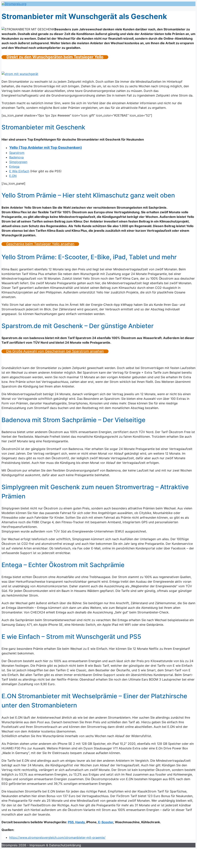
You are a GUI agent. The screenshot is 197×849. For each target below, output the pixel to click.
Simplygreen (18, 162)
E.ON (13, 176)
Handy (80, 822)
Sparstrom (16, 153)
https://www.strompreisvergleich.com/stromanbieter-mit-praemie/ (57, 837)
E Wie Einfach (19, 171)
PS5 (71, 822)
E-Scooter (105, 822)
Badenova (16, 157)
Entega (14, 166)
